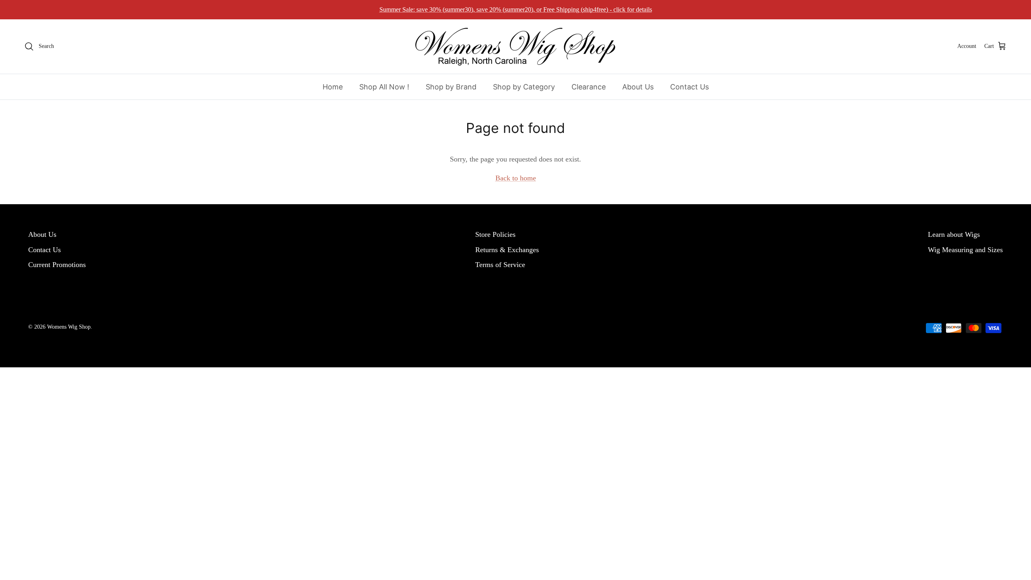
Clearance (588, 87)
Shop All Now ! (384, 87)
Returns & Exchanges (507, 250)
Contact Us (689, 87)
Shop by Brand (451, 87)
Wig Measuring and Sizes (965, 250)
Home (333, 87)
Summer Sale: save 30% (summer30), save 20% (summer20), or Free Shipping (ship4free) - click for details (515, 9)
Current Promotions (57, 265)
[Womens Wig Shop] (515, 46)
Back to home (515, 178)
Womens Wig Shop (69, 327)
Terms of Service (500, 265)
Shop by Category (524, 87)
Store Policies (495, 234)
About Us (638, 87)
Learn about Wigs (954, 234)
